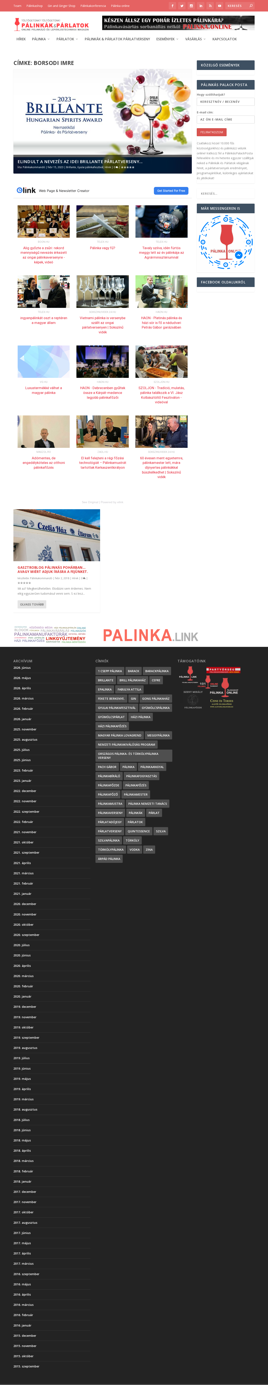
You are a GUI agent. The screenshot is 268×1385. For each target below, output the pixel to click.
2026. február (23, 709)
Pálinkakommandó (34, 167)
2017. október (23, 1212)
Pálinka (39, 39)
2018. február (23, 1171)
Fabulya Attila (129, 689)
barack (133, 671)
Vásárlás (193, 39)
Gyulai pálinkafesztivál (90, 167)
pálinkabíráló (109, 776)
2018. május (22, 1140)
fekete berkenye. (111, 699)
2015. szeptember (26, 1366)
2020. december (24, 904)
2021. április (22, 863)
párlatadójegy (110, 822)
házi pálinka (140, 717)
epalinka (105, 689)
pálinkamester (136, 794)
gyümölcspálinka (156, 708)
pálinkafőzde (108, 785)
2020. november (24, 914)
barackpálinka (157, 671)
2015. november (24, 1346)
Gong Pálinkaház (156, 699)
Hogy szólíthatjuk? (211, 94)
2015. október (23, 1356)
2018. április (22, 1151)
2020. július (21, 945)
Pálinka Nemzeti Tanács (147, 804)
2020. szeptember (26, 935)
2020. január (22, 996)
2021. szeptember (26, 852)
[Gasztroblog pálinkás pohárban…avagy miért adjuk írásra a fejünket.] (56, 535)
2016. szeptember (26, 1274)
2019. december (24, 1007)
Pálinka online (120, 6)
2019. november (24, 1017)
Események (165, 39)
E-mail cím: (205, 112)
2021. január (22, 894)
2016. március (23, 1305)
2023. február (23, 770)
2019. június (22, 1068)
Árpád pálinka (109, 859)
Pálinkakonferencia (93, 6)
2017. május (22, 1243)
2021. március (23, 873)
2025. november (24, 729)
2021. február (23, 883)
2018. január (22, 1181)
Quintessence (139, 831)
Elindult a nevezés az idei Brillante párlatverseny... (80, 161)
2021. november (24, 832)
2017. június (22, 1233)
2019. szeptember (26, 1038)
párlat (154, 813)
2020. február (23, 986)
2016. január (22, 1325)
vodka (135, 850)
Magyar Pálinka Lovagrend (119, 735)
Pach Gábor (107, 767)
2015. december (24, 1336)
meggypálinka (158, 735)
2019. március (23, 1099)
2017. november (24, 1202)
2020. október (23, 925)
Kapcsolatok (225, 39)
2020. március (23, 976)
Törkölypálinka (111, 850)
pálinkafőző (108, 794)
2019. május (22, 1079)
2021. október (23, 842)
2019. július (21, 1058)
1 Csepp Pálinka (110, 671)
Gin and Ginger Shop (61, 6)
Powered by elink (112, 502)
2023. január (22, 781)
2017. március (23, 1264)
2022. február (23, 822)
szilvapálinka (109, 840)
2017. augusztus (25, 1223)
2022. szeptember (26, 812)
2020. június (22, 955)
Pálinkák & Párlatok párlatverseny (117, 39)
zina (149, 850)
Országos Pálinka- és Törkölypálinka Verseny (128, 756)
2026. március (23, 698)
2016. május (22, 1284)
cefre (156, 680)
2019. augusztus (25, 1048)
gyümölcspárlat (111, 717)
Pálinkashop (34, 6)
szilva (161, 831)
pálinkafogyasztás (141, 776)
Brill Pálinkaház (133, 680)
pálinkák (136, 813)
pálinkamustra (110, 804)
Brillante (71, 167)
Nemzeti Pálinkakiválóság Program (126, 744)
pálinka (128, 767)
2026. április (22, 688)
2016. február (23, 1315)
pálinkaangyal (152, 767)
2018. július (21, 1120)
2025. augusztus (25, 739)
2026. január (22, 719)
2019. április (22, 1089)
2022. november (24, 801)
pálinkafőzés (135, 785)
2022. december (24, 791)
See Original (90, 502)
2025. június (22, 760)
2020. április (22, 966)
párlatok (135, 822)
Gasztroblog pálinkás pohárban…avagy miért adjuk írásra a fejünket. (53, 569)
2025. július (21, 750)
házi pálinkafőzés (112, 726)
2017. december (24, 1192)
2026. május (22, 678)
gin (133, 699)
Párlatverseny (110, 831)
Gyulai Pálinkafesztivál (117, 708)
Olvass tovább (32, 604)
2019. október (23, 1027)
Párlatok (65, 39)
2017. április (22, 1253)
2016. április (22, 1294)
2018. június (22, 1130)
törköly (132, 840)
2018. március (23, 1161)
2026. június (22, 668)
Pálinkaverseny (110, 813)
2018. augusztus (25, 1109)
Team (17, 6)
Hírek (21, 39)
